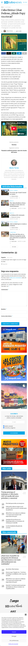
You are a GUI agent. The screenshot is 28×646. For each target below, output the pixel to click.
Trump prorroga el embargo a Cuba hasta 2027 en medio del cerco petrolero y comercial (10, 495)
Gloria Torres (10, 31)
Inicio (2, 7)
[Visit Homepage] (13, 2)
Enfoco (12, 213)
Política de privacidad (13, 644)
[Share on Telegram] (19, 53)
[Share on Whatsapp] (14, 53)
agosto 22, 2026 (14, 198)
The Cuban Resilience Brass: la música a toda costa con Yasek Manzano (18, 204)
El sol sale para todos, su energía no (15, 503)
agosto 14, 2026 (21, 241)
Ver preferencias (14, 640)
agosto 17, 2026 (21, 208)
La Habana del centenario (17, 215)
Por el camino (14, 190)
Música (12, 200)
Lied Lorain (14, 208)
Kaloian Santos (15, 196)
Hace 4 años (9, 257)
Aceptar (14, 632)
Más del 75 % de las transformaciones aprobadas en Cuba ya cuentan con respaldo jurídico (16, 587)
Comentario (5, 289)
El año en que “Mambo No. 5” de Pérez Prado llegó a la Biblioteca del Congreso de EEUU (16, 574)
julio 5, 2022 (18, 31)
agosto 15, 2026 (14, 229)
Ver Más (14, 246)
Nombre (4, 309)
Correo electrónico (7, 316)
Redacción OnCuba (16, 217)
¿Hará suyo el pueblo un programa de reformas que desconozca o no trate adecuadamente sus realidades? (11, 560)
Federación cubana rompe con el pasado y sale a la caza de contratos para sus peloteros (16, 508)
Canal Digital (8, 7)
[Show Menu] (2, 2)
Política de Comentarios (15, 277)
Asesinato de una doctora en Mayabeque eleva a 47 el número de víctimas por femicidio (15, 521)
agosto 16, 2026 (14, 219)
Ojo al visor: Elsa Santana (12, 569)
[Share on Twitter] (8, 53)
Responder (4, 264)
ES (23, 2)
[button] (25, 614)
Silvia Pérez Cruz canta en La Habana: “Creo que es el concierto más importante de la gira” (15, 514)
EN (26, 2)
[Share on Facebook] (3, 53)
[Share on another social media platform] (24, 53)
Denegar (14, 636)
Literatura (13, 232)
